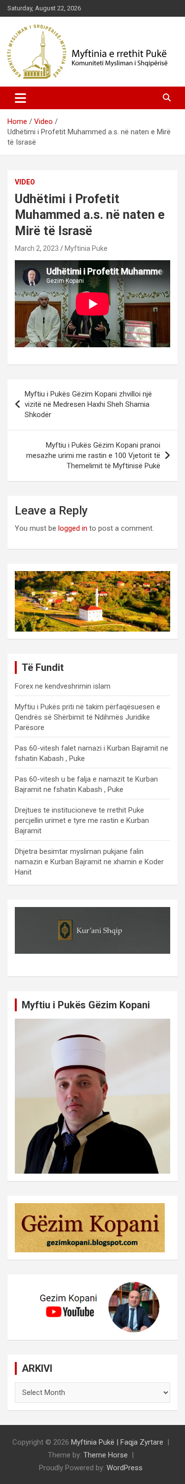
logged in (72, 528)
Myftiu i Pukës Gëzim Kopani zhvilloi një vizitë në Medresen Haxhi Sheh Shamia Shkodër (88, 404)
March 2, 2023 (37, 248)
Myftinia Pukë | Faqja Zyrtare (117, 1442)
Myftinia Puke (86, 248)
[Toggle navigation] (20, 98)
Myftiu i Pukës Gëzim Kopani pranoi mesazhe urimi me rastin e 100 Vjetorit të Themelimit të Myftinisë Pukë (93, 455)
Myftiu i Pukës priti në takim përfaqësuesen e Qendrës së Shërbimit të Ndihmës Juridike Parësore (87, 717)
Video (25, 182)
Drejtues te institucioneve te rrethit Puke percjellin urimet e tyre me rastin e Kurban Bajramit (82, 820)
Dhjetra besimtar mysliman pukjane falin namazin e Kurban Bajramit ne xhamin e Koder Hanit (89, 862)
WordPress (125, 1467)
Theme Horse (105, 1455)
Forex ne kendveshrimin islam (63, 686)
